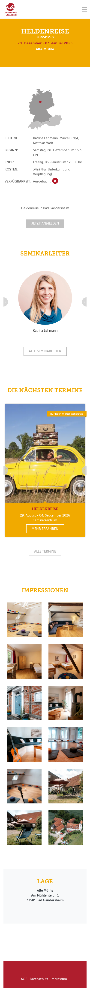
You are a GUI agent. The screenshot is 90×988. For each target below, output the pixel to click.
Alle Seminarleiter (45, 351)
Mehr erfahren (45, 529)
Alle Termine (45, 551)
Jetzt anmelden (45, 223)
